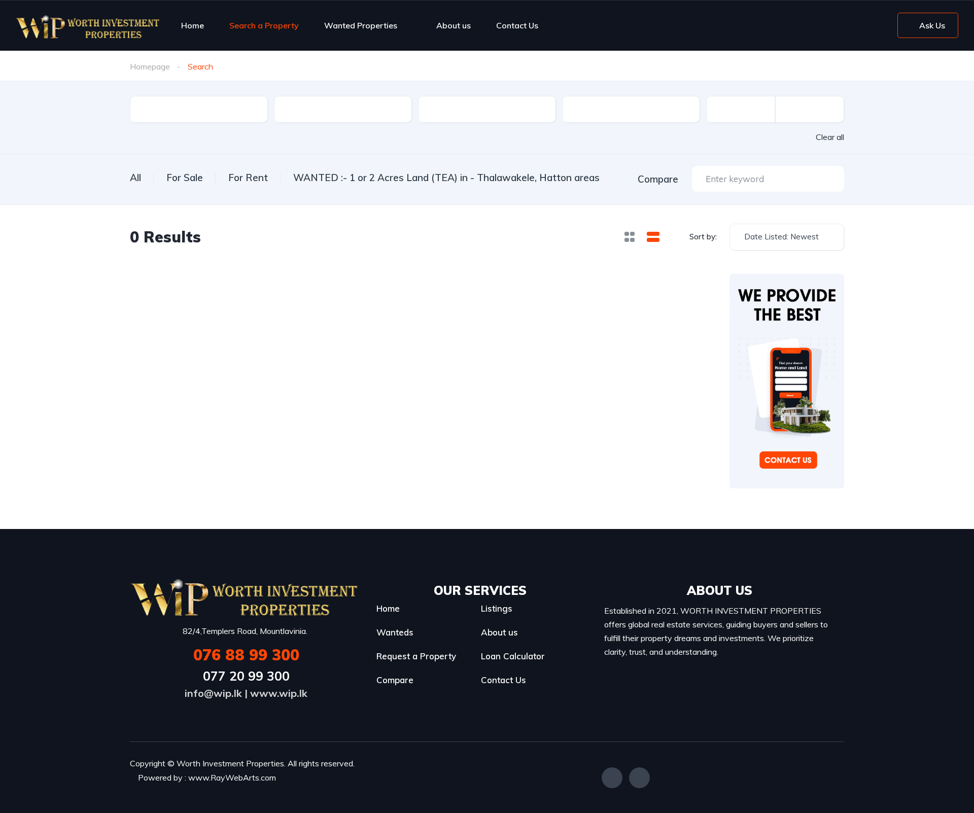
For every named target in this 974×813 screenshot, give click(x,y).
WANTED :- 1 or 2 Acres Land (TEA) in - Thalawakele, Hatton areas (446, 177)
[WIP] (87, 25)
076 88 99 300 (246, 654)
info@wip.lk (213, 693)
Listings (496, 608)
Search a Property (264, 25)
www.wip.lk (278, 693)
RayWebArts (235, 777)
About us (453, 25)
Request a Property (416, 656)
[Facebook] (612, 777)
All (135, 177)
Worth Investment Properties (230, 763)
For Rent (248, 177)
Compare (394, 680)
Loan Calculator (513, 656)
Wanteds (394, 632)
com (268, 777)
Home (192, 25)
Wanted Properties (360, 25)
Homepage (150, 66)
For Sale (184, 177)
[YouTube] (639, 777)
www (198, 777)
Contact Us (517, 25)
